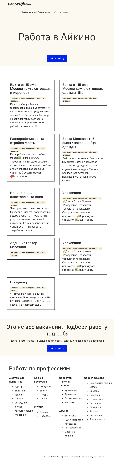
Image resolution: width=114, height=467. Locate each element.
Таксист (19, 394)
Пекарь (44, 394)
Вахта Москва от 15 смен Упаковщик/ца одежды (79, 143)
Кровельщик (97, 415)
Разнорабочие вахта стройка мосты (27, 141)
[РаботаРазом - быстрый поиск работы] (20, 4)
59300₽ (14, 255)
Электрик (95, 395)
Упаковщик (71, 193)
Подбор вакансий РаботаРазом (36, 12)
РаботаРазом (56, 457)
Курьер (19, 386)
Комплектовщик (24, 410)
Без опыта (70, 415)
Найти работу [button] (57, 58)
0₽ (100, 198)
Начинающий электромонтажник (26, 195)
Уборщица (70, 423)
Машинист (71, 402)
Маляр (93, 386)
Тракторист (71, 394)
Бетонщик (95, 403)
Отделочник (96, 399)
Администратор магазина (23, 245)
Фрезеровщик (97, 419)
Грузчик (19, 398)
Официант (45, 386)
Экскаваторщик (74, 398)
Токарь (94, 411)
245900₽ (66, 101)
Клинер (69, 435)
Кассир (44, 412)
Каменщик (95, 407)
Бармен (44, 390)
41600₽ (14, 291)
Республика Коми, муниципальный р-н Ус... (28, 98)
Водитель (20, 390)
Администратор (74, 419)
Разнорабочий (73, 427)
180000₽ (14, 151)
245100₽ (66, 155)
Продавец (18, 282)
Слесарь (94, 391)
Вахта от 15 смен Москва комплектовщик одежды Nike (82, 89)
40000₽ (14, 205)
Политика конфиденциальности (92, 457)
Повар (43, 398)
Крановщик (71, 390)
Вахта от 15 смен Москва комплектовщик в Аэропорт (30, 89)
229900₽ (14, 101)
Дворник (70, 431)
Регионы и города (70, 457)
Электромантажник (101, 383)
